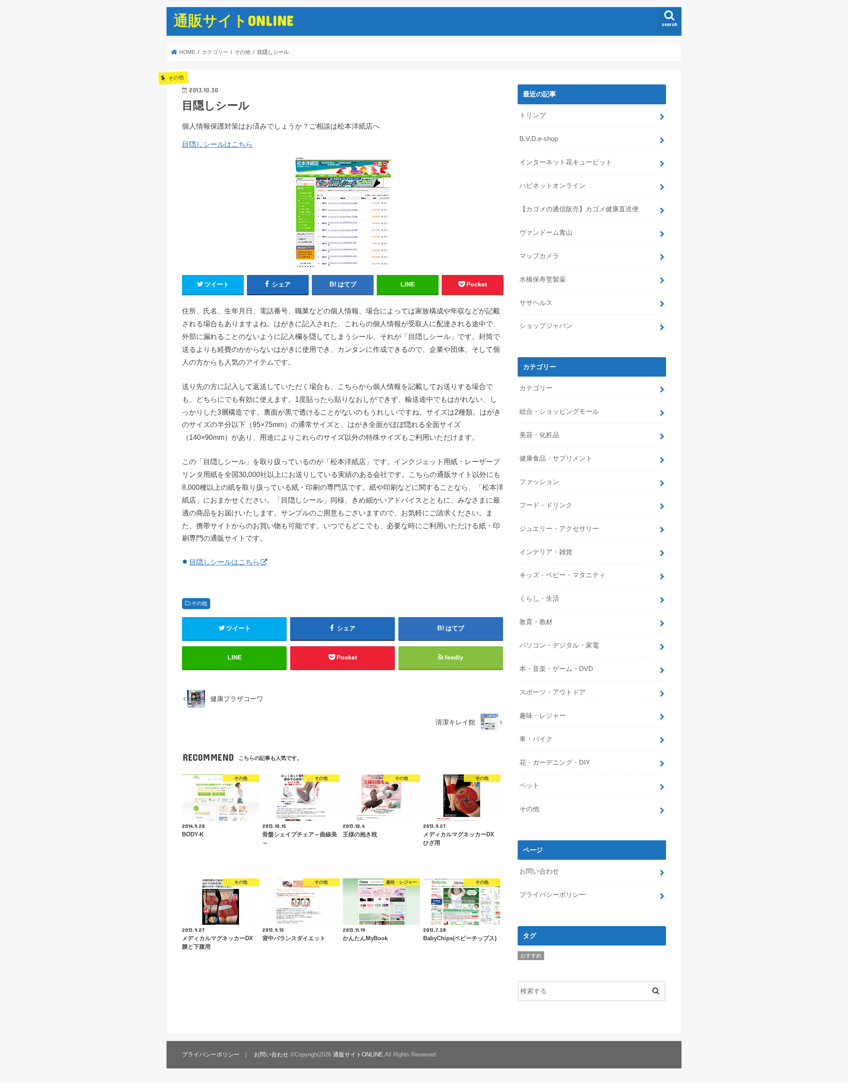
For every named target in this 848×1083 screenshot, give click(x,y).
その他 (199, 603)
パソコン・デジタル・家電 (559, 645)
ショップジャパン (545, 325)
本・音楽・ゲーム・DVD (556, 668)
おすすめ (530, 956)
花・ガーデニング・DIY (554, 762)
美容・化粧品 (539, 435)
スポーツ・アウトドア (552, 692)
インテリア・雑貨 (545, 552)
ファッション (539, 481)
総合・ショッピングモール (559, 411)
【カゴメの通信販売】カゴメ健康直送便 (579, 209)
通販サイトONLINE (234, 20)
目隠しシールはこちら (217, 144)
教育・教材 (536, 621)
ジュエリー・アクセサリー (559, 528)
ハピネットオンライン (552, 185)
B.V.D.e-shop (538, 138)
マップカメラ (539, 255)
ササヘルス (536, 302)
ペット (529, 785)
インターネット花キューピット (565, 162)
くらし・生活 (539, 598)
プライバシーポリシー (552, 894)
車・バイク (536, 739)
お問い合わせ (539, 871)
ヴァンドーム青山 (545, 232)
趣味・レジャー (542, 715)
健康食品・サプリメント (555, 458)
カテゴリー (536, 388)
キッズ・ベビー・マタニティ (562, 575)
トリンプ (532, 115)
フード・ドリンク (545, 505)
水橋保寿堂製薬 (542, 279)
